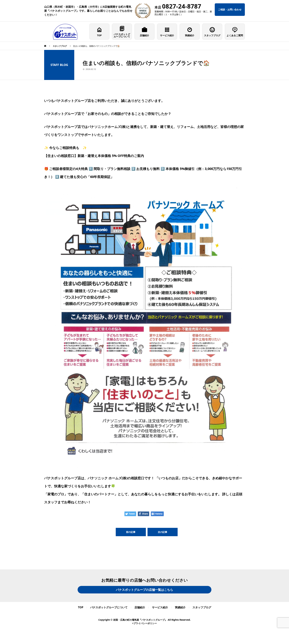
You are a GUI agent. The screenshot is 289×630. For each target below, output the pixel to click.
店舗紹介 (144, 35)
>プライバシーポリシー (144, 623)
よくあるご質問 (235, 35)
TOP (99, 35)
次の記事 (162, 532)
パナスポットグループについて (122, 35)
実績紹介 (189, 35)
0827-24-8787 (181, 6)
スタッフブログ (212, 35)
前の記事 (130, 532)
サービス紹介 (167, 35)
